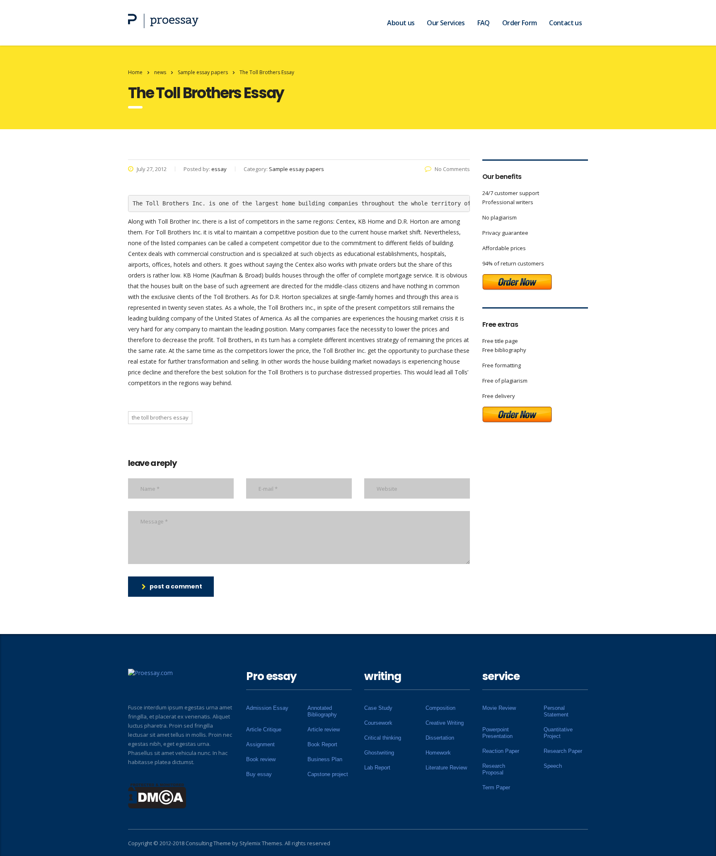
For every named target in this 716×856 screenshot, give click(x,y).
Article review (323, 729)
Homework (438, 753)
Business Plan (324, 759)
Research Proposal (493, 769)
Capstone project (327, 774)
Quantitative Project (558, 732)
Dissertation (440, 738)
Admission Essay (267, 708)
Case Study (378, 708)
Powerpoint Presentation (497, 732)
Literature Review (446, 767)
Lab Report (377, 767)
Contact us (565, 22)
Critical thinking (382, 738)
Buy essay (259, 774)
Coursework (378, 723)
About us (400, 22)
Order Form (519, 22)
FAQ (483, 22)
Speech (553, 766)
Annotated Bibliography (322, 711)
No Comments (452, 169)
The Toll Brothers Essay (160, 417)
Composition (440, 708)
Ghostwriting (379, 753)
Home (135, 72)
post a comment (176, 586)
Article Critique (263, 729)
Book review (261, 759)
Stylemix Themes (260, 843)
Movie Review (499, 708)
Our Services (445, 22)
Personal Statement (556, 711)
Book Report (322, 744)
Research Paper (563, 751)
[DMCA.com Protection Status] (157, 795)
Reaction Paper (500, 751)
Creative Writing (445, 723)
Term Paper (496, 787)
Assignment (260, 744)
